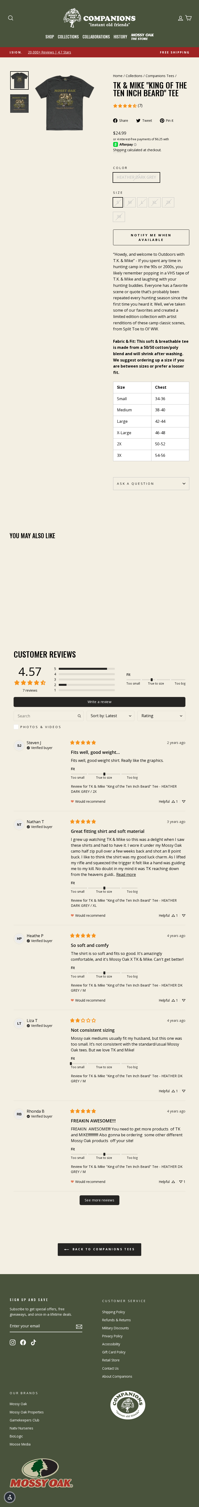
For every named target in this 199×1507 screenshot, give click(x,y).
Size (118, 192)
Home (118, 75)
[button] (84, 668)
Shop (49, 37)
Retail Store (111, 1360)
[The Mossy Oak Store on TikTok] (33, 1342)
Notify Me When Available (151, 237)
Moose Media (20, 1444)
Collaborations (96, 37)
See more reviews (99, 1200)
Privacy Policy (112, 1336)
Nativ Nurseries (21, 1428)
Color (120, 168)
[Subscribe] (79, 1326)
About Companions (117, 1376)
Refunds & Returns (116, 1320)
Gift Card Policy (113, 1352)
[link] (127, 106)
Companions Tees (160, 75)
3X (119, 216)
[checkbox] (49, 727)
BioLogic (16, 1436)
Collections (68, 37)
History (120, 37)
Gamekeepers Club (24, 1420)
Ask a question (135, 483)
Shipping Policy (113, 1312)
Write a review (99, 701)
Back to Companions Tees (103, 1249)
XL (154, 202)
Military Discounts (115, 1328)
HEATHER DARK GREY (136, 177)
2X (168, 202)
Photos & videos (41, 727)
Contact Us (110, 1368)
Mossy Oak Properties (27, 1412)
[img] (39, 747)
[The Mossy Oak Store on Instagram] (13, 1342)
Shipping (119, 150)
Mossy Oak (18, 1403)
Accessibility (111, 1344)
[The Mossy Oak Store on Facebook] (23, 1342)
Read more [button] (126, 874)
